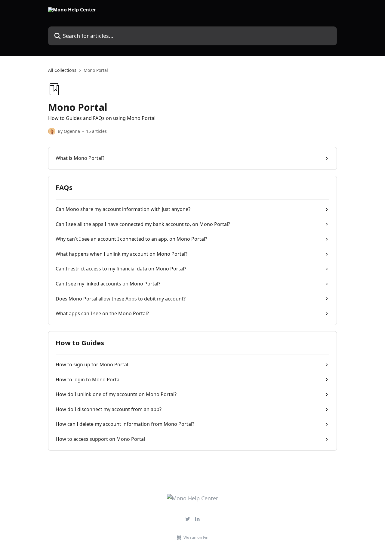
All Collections (62, 70)
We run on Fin (195, 537)
